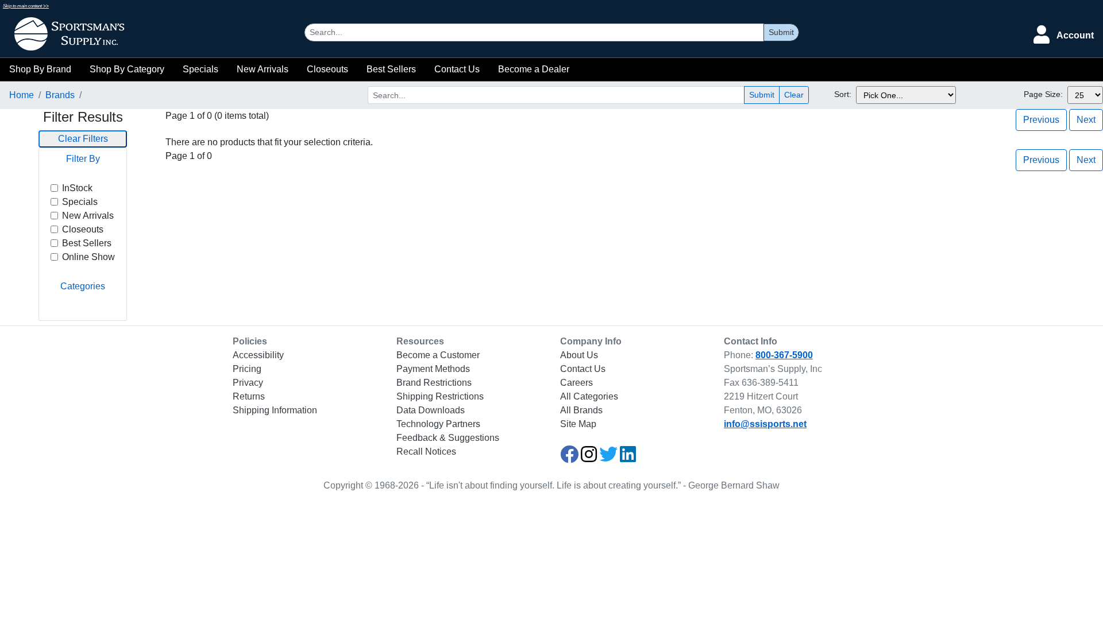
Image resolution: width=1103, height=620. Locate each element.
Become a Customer (438, 355)
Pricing (247, 369)
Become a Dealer (533, 69)
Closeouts (327, 69)
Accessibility (258, 355)
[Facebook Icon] (569, 458)
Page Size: (1043, 94)
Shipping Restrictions (440, 396)
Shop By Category (127, 69)
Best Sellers (391, 69)
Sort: (842, 94)
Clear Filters (83, 139)
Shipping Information (275, 410)
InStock (77, 188)
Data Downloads (430, 410)
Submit (781, 32)
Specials (200, 69)
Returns (249, 396)
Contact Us (457, 69)
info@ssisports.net (765, 424)
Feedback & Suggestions (447, 438)
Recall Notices (426, 451)
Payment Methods (433, 369)
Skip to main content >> (26, 6)
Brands (60, 95)
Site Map (578, 424)
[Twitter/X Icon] (608, 458)
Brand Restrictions (434, 383)
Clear (794, 94)
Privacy (248, 383)
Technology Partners (438, 424)
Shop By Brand (40, 69)
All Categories (589, 396)
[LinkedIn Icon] (628, 458)
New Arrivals (262, 69)
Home (21, 95)
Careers (576, 383)
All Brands (581, 410)
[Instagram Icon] (589, 458)
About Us (579, 355)
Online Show (88, 257)
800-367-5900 (784, 355)
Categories (82, 286)
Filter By (83, 159)
